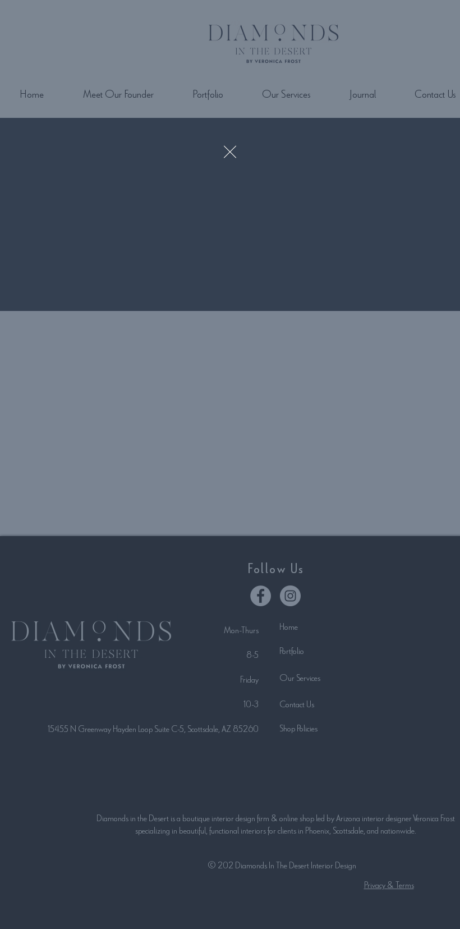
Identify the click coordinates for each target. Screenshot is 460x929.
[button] (230, 151)
